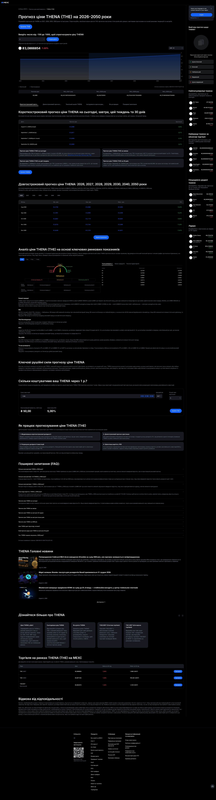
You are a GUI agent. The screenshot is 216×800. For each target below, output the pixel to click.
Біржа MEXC (23, 9)
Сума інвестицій (25, 392)
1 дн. (22, 259)
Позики (93, 780)
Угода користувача (130, 740)
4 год (32, 259)
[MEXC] (5, 2)
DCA (92, 768)
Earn (92, 777)
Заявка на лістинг (113, 749)
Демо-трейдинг (95, 774)
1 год (27, 259)
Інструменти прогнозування (95, 104)
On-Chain (93, 747)
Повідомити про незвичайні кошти (130, 751)
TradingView (94, 789)
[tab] (29, 104)
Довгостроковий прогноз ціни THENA (55, 104)
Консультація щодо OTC (132, 755)
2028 (33, 195)
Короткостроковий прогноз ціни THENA (33, 104)
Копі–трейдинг (95, 771)
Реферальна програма (114, 741)
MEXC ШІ (93, 786)
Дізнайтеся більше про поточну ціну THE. (80, 155)
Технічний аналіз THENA (74, 104)
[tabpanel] (142, 276)
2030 (46, 195)
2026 (21, 195)
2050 (58, 195)
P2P (92, 753)
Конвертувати (95, 756)
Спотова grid (94, 765)
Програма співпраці (113, 758)
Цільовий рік (159, 392)
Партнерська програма (115, 738)
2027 (27, 195)
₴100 (142, 396)
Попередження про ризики (130, 747)
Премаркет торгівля (97, 759)
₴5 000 (151, 396)
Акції (92, 762)
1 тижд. (37, 259)
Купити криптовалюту (97, 750)
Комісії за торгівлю (96, 783)
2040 (52, 195)
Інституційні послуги (114, 752)
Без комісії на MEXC (96, 738)
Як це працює (113, 104)
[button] (101, 469)
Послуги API (111, 755)
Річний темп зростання (172, 393)
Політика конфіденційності (132, 743)
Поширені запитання (130, 104)
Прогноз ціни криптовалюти (37, 9)
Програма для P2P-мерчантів (113, 744)
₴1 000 (146, 396)
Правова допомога (130, 758)
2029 (40, 195)
